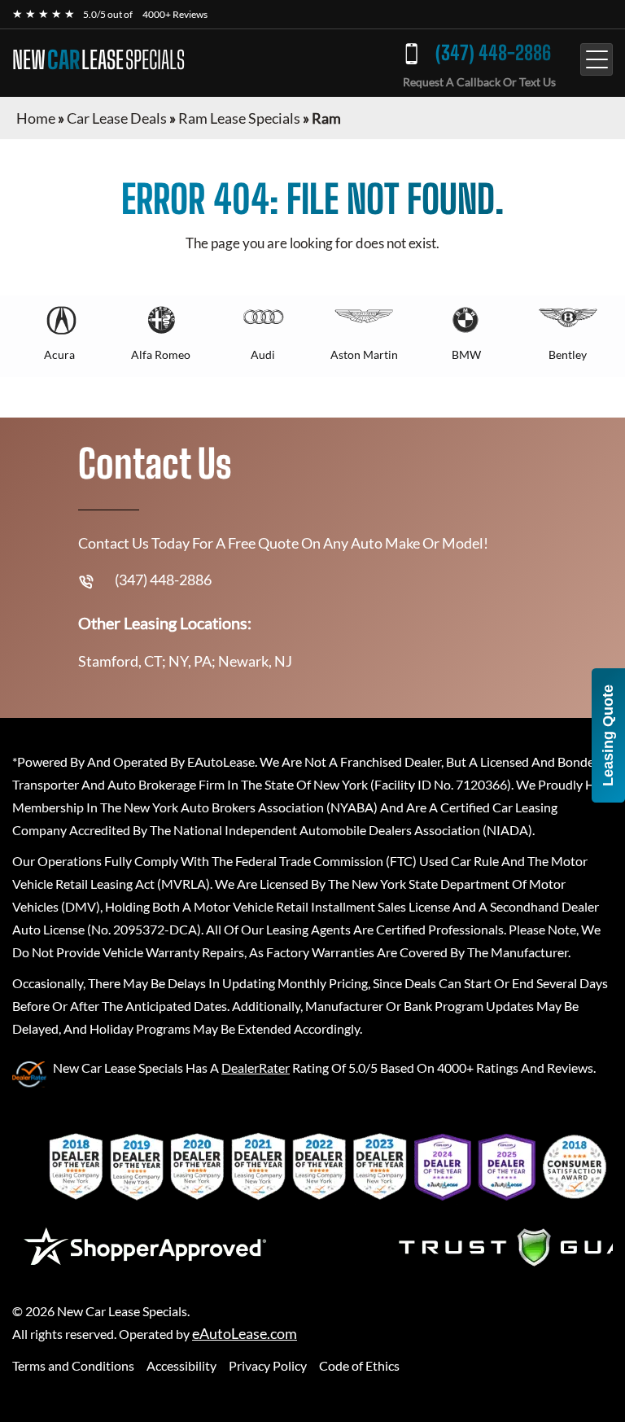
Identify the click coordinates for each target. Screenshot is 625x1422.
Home (35, 118)
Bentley (568, 354)
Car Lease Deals (117, 118)
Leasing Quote (608, 735)
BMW (466, 354)
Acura (59, 354)
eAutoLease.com (244, 1333)
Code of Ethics (359, 1365)
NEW (98, 59)
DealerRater (255, 1067)
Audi (263, 354)
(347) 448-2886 (493, 52)
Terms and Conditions (73, 1365)
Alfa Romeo (160, 354)
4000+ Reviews (175, 14)
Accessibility (181, 1365)
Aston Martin (364, 354)
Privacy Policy (268, 1365)
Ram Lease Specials (239, 118)
